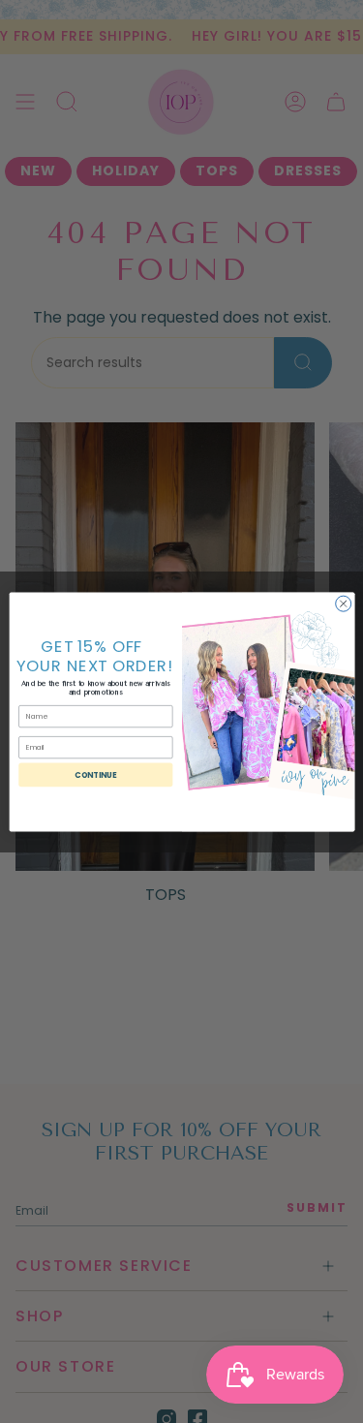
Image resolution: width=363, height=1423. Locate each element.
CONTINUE (95, 774)
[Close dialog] (342, 603)
